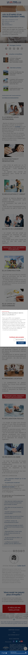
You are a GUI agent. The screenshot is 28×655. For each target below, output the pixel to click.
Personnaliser (20, 339)
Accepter (21, 342)
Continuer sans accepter (16, 337)
